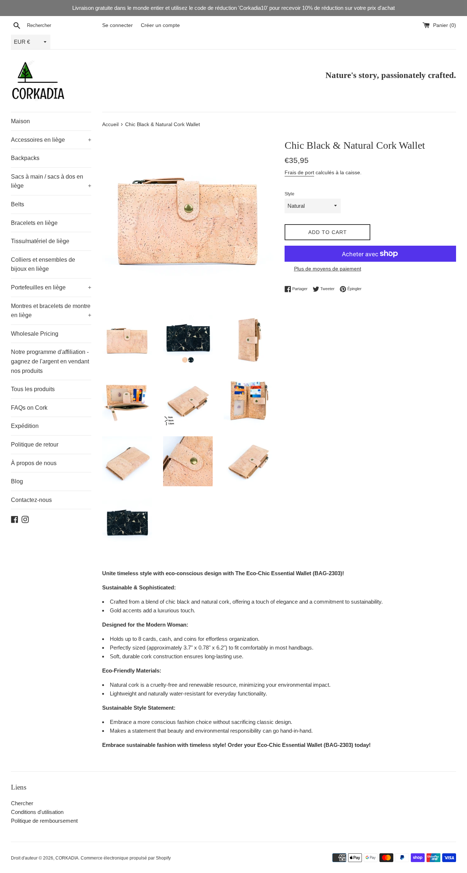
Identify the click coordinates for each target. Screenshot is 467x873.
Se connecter (117, 25)
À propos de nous (34, 463)
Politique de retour (34, 444)
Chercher (22, 803)
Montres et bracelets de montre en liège (51, 311)
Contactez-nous (31, 500)
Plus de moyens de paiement (327, 269)
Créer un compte (160, 25)
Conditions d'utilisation (37, 812)
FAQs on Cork (29, 408)
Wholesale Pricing (34, 334)
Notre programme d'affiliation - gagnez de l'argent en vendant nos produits (50, 361)
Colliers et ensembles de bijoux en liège (43, 264)
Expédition (25, 426)
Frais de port (299, 172)
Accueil (110, 124)
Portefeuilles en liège (51, 287)
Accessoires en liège (51, 140)
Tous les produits (33, 389)
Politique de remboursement (44, 821)
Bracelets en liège (34, 223)
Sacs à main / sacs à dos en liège (51, 181)
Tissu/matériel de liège (40, 241)
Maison (20, 121)
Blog (17, 481)
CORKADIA (66, 858)
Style (289, 193)
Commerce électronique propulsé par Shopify (126, 858)
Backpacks (25, 158)
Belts (17, 204)
